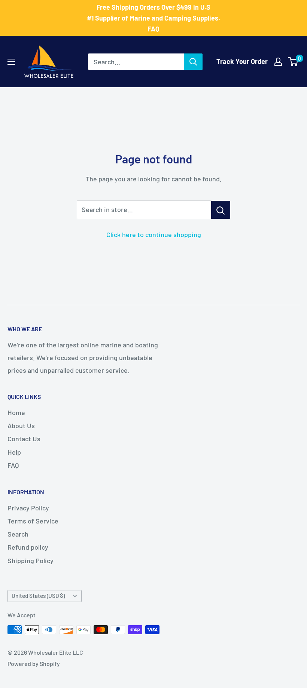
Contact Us (23, 438)
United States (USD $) (38, 595)
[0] (293, 61)
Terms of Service (32, 521)
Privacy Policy (28, 508)
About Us (21, 425)
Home (16, 412)
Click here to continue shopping (153, 234)
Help (14, 452)
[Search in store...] (220, 210)
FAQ (13, 465)
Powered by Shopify (33, 663)
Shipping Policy (30, 560)
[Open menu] (11, 62)
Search (17, 534)
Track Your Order (242, 61)
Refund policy (27, 547)
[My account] (278, 62)
